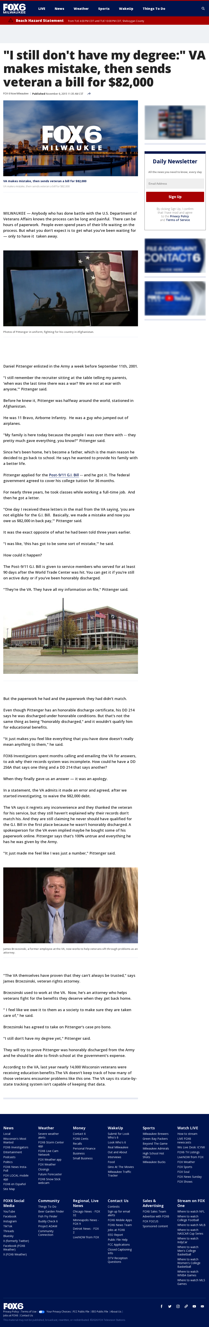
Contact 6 (79, 1134)
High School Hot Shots (153, 1155)
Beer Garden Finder (51, 1211)
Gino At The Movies (121, 1167)
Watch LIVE (187, 1127)
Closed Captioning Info (120, 1251)
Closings (43, 1169)
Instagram (10, 1221)
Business (79, 1153)
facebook (161, 1306)
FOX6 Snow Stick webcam (49, 1181)
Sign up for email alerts (119, 1213)
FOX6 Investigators (15, 1147)
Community (48, 1200)
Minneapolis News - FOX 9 (86, 1222)
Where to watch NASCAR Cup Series (190, 1231)
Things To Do (47, 1206)
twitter (170, 1306)
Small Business (83, 1158)
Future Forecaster (50, 1174)
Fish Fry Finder (47, 1216)
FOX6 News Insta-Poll (15, 1168)
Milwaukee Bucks (154, 1162)
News (8, 1127)
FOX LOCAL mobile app (16, 1177)
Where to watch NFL (191, 1211)
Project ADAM (47, 1226)
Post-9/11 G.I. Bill (64, 474)
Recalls (77, 1143)
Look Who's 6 (117, 1142)
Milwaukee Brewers (156, 1134)
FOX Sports (184, 1167)
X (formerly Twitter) (16, 1241)
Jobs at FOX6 (116, 1230)
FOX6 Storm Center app (51, 1144)
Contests (114, 1206)
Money (79, 1127)
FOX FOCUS (150, 1221)
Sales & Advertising (153, 1203)
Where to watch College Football (188, 1218)
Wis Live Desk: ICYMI (191, 1147)
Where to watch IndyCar (187, 1240)
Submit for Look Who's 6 (118, 1135)
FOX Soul (183, 1172)
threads (186, 1306)
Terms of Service (178, 220)
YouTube (9, 1211)
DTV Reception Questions (118, 1260)
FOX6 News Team (120, 1225)
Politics (8, 1162)
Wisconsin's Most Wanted (14, 1140)
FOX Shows (184, 1181)
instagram (178, 1306)
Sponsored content (155, 1226)
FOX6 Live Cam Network (48, 1152)
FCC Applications (119, 1244)
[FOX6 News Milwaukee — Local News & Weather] (16, 8)
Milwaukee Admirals (156, 1148)
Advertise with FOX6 (156, 1216)
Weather (46, 1127)
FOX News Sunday (189, 1177)
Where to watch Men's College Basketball (187, 1250)
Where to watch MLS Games (191, 1282)
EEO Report (115, 1235)
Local (6, 1134)
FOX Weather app (49, 1159)
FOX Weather (47, 1164)
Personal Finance (84, 1148)
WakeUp (115, 1127)
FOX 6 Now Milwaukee (16, 93)
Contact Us (118, 1200)
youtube (194, 1306)
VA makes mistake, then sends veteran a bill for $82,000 (44, 181)
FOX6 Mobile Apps (120, 1220)
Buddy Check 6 (48, 1221)
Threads (8, 1231)
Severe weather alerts (48, 1135)
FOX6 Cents (80, 1139)
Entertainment (12, 1152)
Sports (149, 1127)
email (202, 1306)
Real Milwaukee (118, 1147)
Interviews (114, 1157)
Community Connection (45, 1233)
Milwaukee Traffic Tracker (119, 1173)
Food (111, 1162)
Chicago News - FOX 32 (86, 1213)
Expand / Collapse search (203, 8)
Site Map (9, 1189)
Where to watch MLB (191, 1225)
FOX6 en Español (14, 1184)
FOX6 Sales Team (154, 1211)
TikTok (7, 1226)
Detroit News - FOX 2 (86, 1230)
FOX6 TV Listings (188, 1152)
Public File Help (118, 1240)
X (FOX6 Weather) (15, 1254)
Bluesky (8, 1236)
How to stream (187, 1134)
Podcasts (9, 1157)
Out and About (117, 1152)
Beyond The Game (155, 1143)
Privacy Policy (179, 216)
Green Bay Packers (155, 1139)
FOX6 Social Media (13, 1203)
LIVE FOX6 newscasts (184, 1140)
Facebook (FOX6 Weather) (14, 1247)
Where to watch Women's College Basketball (188, 1263)
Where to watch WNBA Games (187, 1273)
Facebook (9, 1216)
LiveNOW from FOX (190, 1157)
